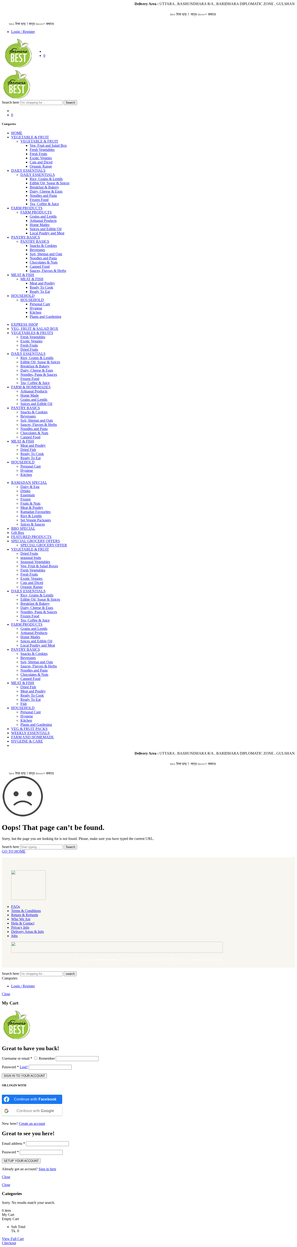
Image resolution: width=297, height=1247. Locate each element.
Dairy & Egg (29, 487)
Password (10, 1067)
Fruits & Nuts (30, 503)
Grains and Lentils (43, 216)
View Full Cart (13, 1239)
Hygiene (36, 308)
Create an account (32, 1124)
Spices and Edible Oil (45, 229)
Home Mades (39, 225)
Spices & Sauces (32, 524)
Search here (11, 102)
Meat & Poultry (31, 508)
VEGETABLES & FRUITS (32, 333)
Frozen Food (39, 200)
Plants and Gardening (45, 317)
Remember (47, 1058)
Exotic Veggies (41, 158)
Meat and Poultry (42, 283)
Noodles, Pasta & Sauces (38, 374)
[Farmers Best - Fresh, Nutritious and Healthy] (18, 67)
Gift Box (17, 533)
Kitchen (35, 312)
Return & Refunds (24, 915)
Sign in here (47, 1169)
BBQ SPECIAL (23, 528)
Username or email (17, 1058)
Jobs (14, 936)
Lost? (24, 1067)
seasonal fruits (30, 558)
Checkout (9, 1243)
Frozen (25, 499)
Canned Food (40, 266)
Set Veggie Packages (35, 520)
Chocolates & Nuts (44, 262)
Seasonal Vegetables (35, 562)
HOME (16, 133)
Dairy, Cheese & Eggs (46, 191)
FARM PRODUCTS (26, 208)
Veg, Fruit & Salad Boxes (39, 566)
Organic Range (41, 166)
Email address (13, 1143)
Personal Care (40, 304)
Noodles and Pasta (43, 196)
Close (6, 994)
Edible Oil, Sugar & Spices (49, 183)
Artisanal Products (43, 221)
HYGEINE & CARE (27, 741)
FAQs (15, 907)
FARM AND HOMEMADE (32, 737)
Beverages (37, 250)
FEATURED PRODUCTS (31, 537)
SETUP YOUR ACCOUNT (21, 1161)
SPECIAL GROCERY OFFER (43, 545)
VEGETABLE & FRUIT (30, 137)
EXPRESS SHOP (24, 324)
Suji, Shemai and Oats (46, 254)
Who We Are (20, 919)
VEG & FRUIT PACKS (29, 729)
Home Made (29, 395)
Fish (23, 704)
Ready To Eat (40, 291)
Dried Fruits (29, 349)
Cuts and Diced (41, 162)
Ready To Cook (41, 287)
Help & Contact (22, 923)
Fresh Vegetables (42, 150)
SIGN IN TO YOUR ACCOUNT (24, 1076)
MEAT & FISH (22, 275)
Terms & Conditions (26, 911)
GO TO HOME (14, 851)
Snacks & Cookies (43, 246)
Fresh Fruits (38, 154)
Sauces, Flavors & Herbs (48, 271)
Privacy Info (20, 927)
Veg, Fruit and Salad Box (48, 145)
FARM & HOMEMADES (31, 387)
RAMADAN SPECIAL (29, 483)
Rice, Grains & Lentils (46, 179)
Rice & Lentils (31, 516)
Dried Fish (28, 450)
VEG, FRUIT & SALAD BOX (34, 329)
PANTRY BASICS (25, 237)
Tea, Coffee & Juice (44, 204)
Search (70, 102)
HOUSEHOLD (23, 296)
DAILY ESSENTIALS (28, 170)
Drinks (25, 491)
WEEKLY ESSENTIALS (30, 733)
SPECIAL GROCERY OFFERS (35, 541)
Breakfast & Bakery (44, 187)
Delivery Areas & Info (27, 932)
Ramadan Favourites (35, 512)
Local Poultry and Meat (47, 233)
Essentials (27, 495)
